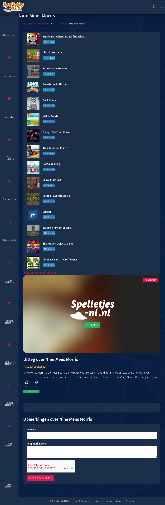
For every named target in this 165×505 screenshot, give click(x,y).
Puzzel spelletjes (59, 24)
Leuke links (98, 501)
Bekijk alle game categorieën (40, 272)
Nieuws (110, 501)
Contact (119, 501)
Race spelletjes (9, 240)
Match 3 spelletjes (9, 486)
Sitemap (130, 501)
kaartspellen (9, 76)
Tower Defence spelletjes (9, 363)
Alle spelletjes (9, 35)
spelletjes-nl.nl (29, 24)
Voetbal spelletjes (9, 404)
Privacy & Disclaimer (81, 501)
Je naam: (32, 429)
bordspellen (9, 117)
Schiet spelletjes (9, 445)
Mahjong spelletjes (9, 322)
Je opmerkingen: (36, 443)
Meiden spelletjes (9, 281)
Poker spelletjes (9, 158)
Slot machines (9, 199)
